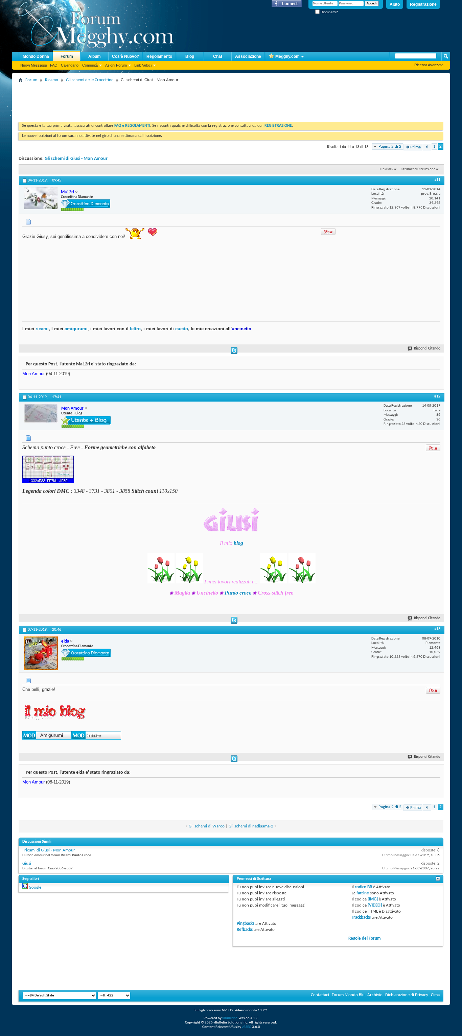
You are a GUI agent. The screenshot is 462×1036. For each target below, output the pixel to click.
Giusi (26, 863)
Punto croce (238, 593)
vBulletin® (230, 1018)
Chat (217, 56)
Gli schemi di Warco (207, 826)
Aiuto (395, 4)
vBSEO (246, 1027)
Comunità (90, 65)
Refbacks (245, 929)
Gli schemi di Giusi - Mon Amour (76, 158)
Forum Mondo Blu (348, 995)
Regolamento (159, 56)
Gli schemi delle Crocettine (89, 80)
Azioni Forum (116, 65)
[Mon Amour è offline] (41, 413)
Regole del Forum (364, 938)
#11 (437, 180)
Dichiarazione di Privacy (406, 995)
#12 (437, 396)
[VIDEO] (375, 905)
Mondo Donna (36, 56)
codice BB (363, 887)
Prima (415, 147)
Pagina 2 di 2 (389, 146)
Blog (189, 56)
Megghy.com (287, 56)
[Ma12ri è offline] (40, 198)
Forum (67, 56)
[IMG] (373, 899)
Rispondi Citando (427, 349)
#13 (437, 629)
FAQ (53, 65)
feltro (135, 328)
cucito (181, 328)
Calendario (69, 65)
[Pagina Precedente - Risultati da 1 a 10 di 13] (427, 147)
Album (94, 56)
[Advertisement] (142, 100)
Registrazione (423, 4)
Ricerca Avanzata (428, 65)
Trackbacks (361, 917)
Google (35, 887)
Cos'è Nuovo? (125, 56)
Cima (435, 995)
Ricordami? (329, 12)
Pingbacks (245, 923)
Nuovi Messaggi (33, 65)
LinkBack (386, 169)
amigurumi (76, 328)
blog (238, 543)
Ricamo (51, 80)
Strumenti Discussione (418, 169)
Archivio (375, 995)
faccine (362, 893)
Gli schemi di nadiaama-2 (251, 826)
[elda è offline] (41, 653)
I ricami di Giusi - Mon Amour (48, 850)
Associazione (248, 56)
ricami (42, 328)
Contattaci (320, 995)
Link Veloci (143, 65)
